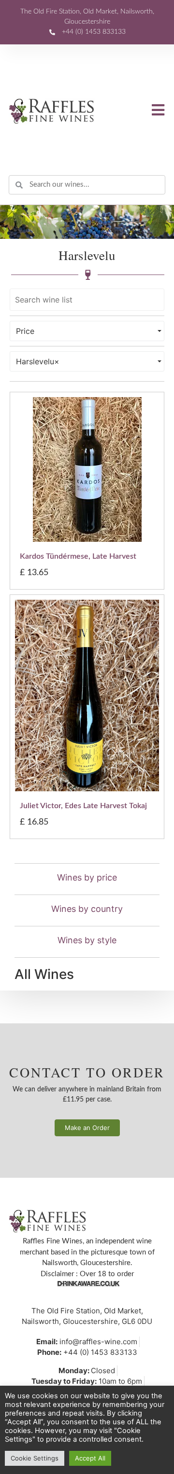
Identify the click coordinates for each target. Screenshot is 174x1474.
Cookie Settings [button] (34, 1458)
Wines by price (87, 877)
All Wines (44, 974)
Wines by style (87, 940)
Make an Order (87, 1127)
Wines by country (87, 909)
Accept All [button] (90, 1458)
